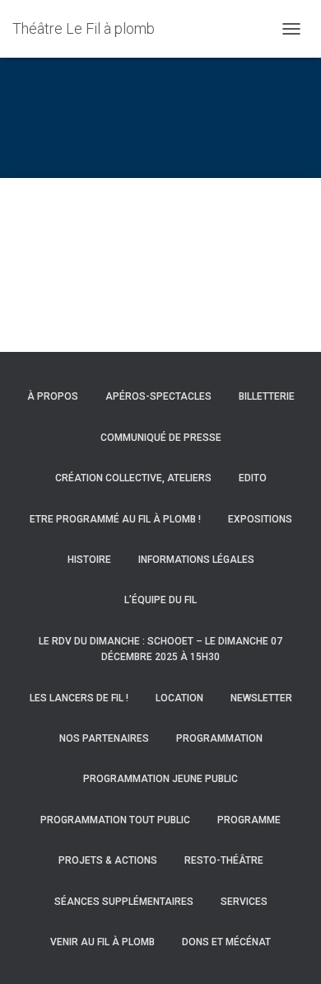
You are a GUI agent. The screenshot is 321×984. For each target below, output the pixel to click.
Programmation (219, 738)
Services (244, 901)
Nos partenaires (104, 738)
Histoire (89, 559)
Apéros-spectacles (158, 396)
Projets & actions (107, 860)
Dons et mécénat (226, 942)
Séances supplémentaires (123, 901)
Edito (253, 478)
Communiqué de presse (160, 437)
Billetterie (267, 396)
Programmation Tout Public (115, 820)
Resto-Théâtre (223, 860)
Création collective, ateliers (133, 478)
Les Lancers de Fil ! (79, 698)
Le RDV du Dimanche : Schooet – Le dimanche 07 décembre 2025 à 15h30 (160, 649)
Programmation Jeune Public (160, 779)
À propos (52, 396)
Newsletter (261, 698)
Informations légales (196, 559)
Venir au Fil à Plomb (102, 942)
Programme (249, 820)
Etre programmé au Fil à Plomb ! (115, 519)
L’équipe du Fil (160, 600)
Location (179, 698)
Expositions (260, 519)
